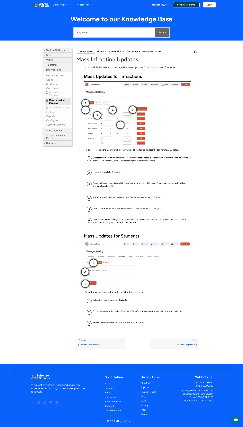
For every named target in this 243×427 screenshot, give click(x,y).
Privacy (144, 405)
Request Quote (148, 391)
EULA (143, 400)
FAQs (143, 409)
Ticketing (109, 387)
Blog (143, 396)
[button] (57, 50)
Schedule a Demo (186, 4)
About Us (145, 382)
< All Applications (85, 52)
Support (145, 387)
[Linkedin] (56, 402)
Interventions (111, 396)
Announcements (112, 401)
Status (144, 414)
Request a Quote (160, 4)
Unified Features (112, 410)
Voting (107, 392)
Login (209, 4)
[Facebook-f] (32, 402)
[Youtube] (50, 402)
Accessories (83, 4)
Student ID (109, 405)
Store (107, 383)
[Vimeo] (44, 402)
